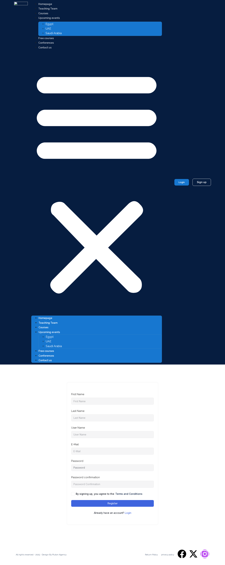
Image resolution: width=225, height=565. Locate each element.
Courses (43, 13)
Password (77, 461)
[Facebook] (182, 554)
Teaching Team (47, 8)
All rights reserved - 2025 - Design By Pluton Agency (41, 554)
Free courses (46, 38)
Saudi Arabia (54, 33)
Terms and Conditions (128, 493)
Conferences (46, 42)
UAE (48, 28)
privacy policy (167, 554)
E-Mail (75, 444)
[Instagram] (204, 554)
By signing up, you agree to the (109, 493)
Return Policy (151, 554)
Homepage (45, 4)
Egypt (49, 24)
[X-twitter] (193, 554)
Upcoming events (49, 18)
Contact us (45, 47)
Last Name (77, 411)
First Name (77, 394)
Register (113, 503)
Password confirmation (85, 477)
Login (128, 512)
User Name (78, 427)
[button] (96, 182)
